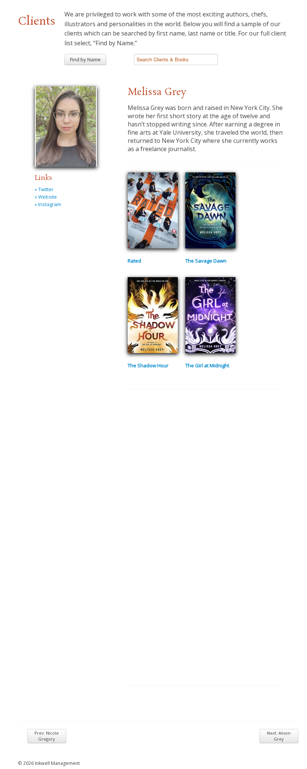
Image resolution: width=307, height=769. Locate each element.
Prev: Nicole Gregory (46, 736)
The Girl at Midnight (207, 365)
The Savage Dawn (206, 260)
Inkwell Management (57, 763)
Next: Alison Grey (279, 736)
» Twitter (44, 189)
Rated (134, 260)
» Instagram (48, 204)
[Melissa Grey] (66, 125)
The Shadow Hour (148, 365)
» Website (46, 196)
